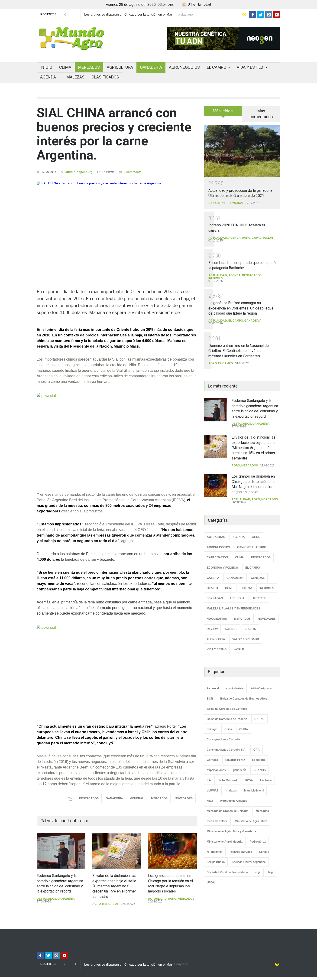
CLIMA (65, 67)
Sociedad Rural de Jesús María (227, 872)
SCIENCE (231, 629)
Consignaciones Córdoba (223, 739)
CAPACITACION (262, 237)
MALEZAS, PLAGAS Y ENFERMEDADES (233, 608)
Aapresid (213, 688)
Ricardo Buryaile (241, 851)
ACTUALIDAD (157, 898)
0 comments (132, 172)
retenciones (215, 851)
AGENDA (48, 77)
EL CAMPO (216, 67)
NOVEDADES (184, 798)
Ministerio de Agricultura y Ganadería (231, 831)
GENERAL (137, 798)
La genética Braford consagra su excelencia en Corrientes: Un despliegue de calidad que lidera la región (241, 308)
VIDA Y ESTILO (250, 67)
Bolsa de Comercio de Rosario (227, 719)
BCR (210, 698)
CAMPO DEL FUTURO (251, 547)
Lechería (266, 780)
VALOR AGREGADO (245, 639)
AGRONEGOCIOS (184, 67)
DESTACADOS (89, 798)
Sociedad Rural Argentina (249, 862)
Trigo (271, 872)
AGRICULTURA (120, 67)
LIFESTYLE (259, 598)
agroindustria (235, 688)
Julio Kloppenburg (78, 172)
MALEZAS (75, 77)
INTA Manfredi (228, 780)
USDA (211, 882)
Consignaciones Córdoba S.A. (226, 749)
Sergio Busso (216, 862)
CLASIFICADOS (105, 77)
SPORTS (250, 629)
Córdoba (212, 760)
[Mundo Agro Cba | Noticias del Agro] (71, 46)
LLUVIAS (213, 790)
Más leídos (223, 110)
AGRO (96, 903)
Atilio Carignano (261, 688)
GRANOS (259, 770)
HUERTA (246, 588)
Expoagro (258, 760)
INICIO (46, 67)
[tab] (223, 112)
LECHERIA (237, 598)
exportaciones (216, 770)
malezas (231, 790)
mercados (262, 811)
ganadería (239, 770)
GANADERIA (151, 67)
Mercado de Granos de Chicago (227, 811)
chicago (212, 729)
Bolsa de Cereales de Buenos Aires (243, 698)
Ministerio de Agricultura (251, 821)
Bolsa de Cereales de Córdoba (227, 708)
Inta (209, 780)
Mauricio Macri (254, 790)
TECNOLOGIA (216, 639)
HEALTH (212, 588)
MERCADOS (89, 67)
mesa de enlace (217, 821)
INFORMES (215, 278)
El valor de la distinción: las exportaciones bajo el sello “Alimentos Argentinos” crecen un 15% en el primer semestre (114, 886)
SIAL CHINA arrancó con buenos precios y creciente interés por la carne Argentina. (114, 134)
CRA (256, 749)
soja (258, 872)
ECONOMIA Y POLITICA (222, 567)
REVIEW (212, 629)
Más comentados (261, 113)
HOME (229, 588)
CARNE (259, 719)
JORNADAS (235, 203)
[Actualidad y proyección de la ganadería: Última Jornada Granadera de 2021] (242, 151)
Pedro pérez (258, 841)
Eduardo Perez (235, 760)
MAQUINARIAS (217, 618)
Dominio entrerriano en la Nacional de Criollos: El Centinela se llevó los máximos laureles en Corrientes (238, 350)
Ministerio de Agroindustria (225, 841)
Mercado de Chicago (233, 800)
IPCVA (249, 780)
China (228, 729)
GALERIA (213, 578)
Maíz (210, 800)
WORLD (239, 649)
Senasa (264, 851)
